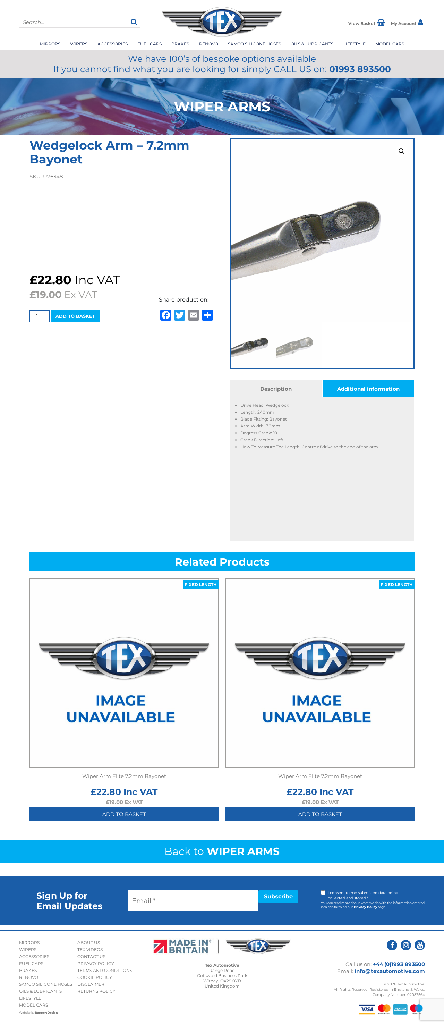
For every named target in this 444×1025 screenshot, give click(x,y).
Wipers (78, 43)
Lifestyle (354, 43)
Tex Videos (90, 949)
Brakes (180, 43)
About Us (88, 942)
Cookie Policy (94, 977)
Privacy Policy (365, 907)
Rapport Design (46, 1012)
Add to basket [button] (124, 814)
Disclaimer (90, 984)
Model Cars (389, 43)
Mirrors (50, 43)
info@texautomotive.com (390, 971)
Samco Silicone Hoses (254, 43)
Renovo (208, 43)
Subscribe (278, 896)
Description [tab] (276, 389)
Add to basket (75, 316)
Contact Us (91, 956)
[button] (401, 151)
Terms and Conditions (104, 970)
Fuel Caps (149, 43)
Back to (222, 851)
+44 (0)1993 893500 (399, 964)
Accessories (112, 43)
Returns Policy (96, 991)
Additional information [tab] (368, 389)
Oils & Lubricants (312, 43)
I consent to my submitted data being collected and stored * (363, 895)
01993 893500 (360, 69)
